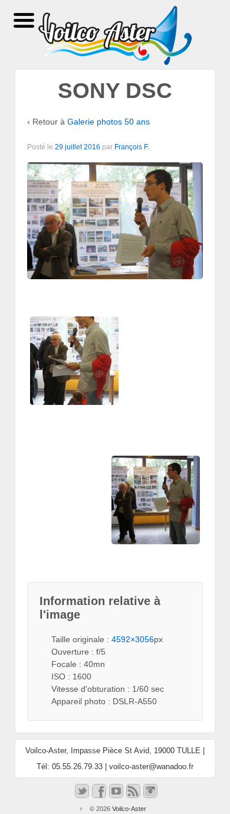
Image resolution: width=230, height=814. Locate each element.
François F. (131, 147)
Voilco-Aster (128, 808)
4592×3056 (132, 639)
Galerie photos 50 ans (108, 121)
